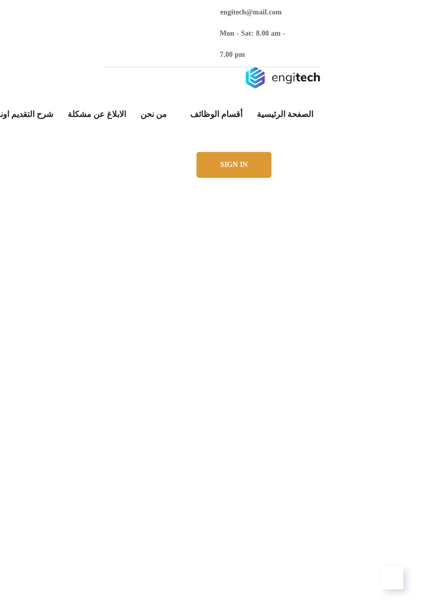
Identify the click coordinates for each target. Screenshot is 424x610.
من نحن (154, 114)
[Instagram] (140, 33)
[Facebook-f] (178, 33)
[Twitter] (196, 33)
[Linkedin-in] (158, 33)
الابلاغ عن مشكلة (97, 114)
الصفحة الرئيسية (285, 114)
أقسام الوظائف (216, 114)
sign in (234, 165)
